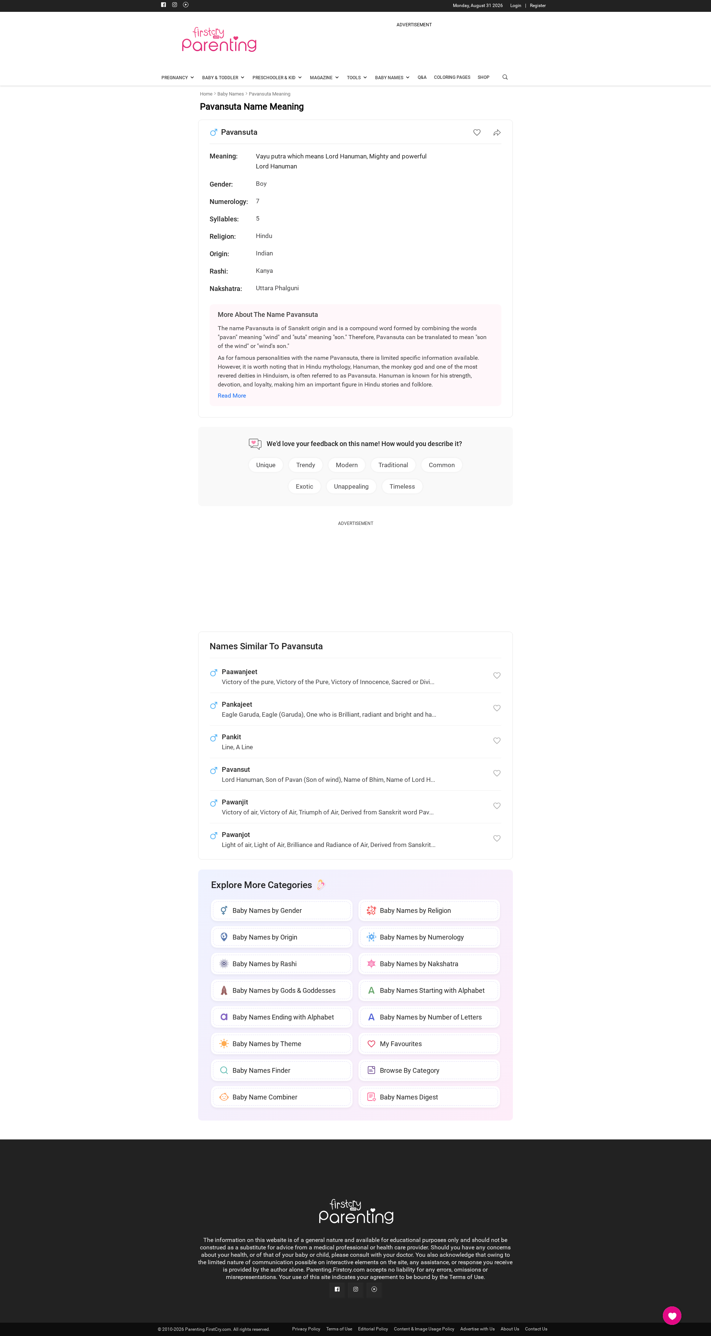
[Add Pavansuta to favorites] (477, 132)
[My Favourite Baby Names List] (672, 1315)
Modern (347, 465)
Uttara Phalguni (277, 288)
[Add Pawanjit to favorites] (497, 805)
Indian (264, 253)
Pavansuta (239, 132)
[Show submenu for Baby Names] (407, 78)
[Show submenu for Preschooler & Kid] (300, 78)
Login (515, 5)
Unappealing (351, 486)
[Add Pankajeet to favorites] (497, 708)
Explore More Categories (261, 885)
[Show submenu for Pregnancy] (192, 78)
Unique (266, 465)
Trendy (305, 465)
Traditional (393, 465)
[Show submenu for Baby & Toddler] (242, 78)
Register (538, 5)
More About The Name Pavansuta (268, 314)
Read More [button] (232, 395)
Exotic (304, 486)
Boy (261, 183)
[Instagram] (174, 5)
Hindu (264, 236)
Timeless (402, 486)
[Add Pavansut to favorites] (497, 773)
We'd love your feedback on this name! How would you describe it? (364, 444)
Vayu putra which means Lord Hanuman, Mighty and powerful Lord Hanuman (341, 161)
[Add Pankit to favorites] (497, 740)
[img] (414, 46)
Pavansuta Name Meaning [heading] (252, 106)
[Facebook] (163, 5)
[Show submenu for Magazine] (337, 78)
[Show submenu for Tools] (365, 78)
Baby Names (230, 94)
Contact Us (536, 1329)
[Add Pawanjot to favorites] (497, 838)
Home (206, 94)
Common (442, 465)
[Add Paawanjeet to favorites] (497, 675)
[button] (505, 78)
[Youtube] (185, 5)
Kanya (264, 270)
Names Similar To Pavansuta (266, 647)
